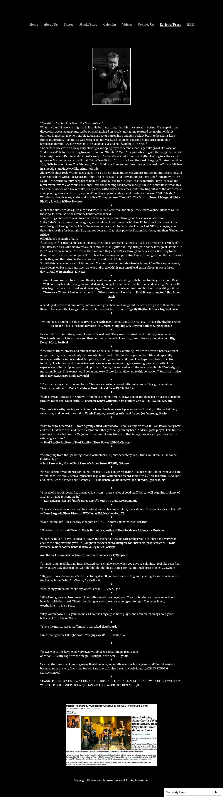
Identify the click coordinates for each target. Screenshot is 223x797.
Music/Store (88, 24)
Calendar (109, 24)
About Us (51, 24)
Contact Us (146, 24)
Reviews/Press (170, 24)
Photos (68, 24)
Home (33, 24)
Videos (127, 24)
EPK (190, 24)
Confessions (49, 242)
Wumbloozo (107, 210)
